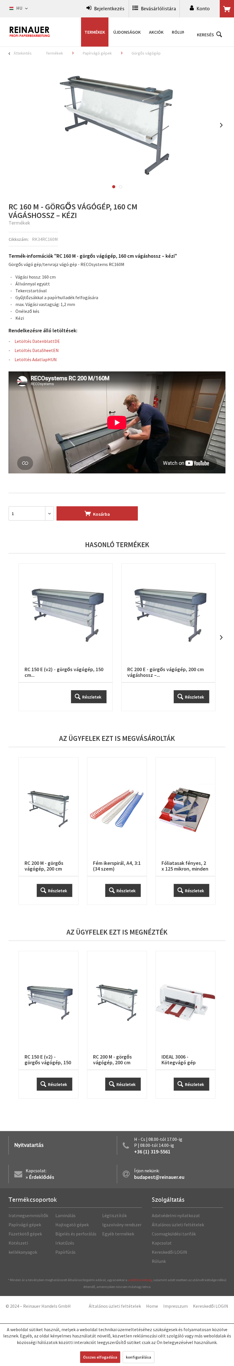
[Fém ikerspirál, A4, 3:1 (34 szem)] (117, 831)
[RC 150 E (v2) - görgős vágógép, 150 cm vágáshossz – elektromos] (65, 637)
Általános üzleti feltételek (178, 1224)
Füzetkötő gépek (25, 1234)
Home (152, 1306)
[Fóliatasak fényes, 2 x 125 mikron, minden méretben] (185, 831)
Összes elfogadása (100, 1357)
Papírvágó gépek (25, 1224)
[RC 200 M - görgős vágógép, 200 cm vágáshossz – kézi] (48, 831)
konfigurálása (138, 1357)
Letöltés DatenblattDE (37, 341)
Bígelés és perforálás (75, 1234)
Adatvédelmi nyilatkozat (176, 1215)
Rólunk (159, 1261)
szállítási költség (140, 1280)
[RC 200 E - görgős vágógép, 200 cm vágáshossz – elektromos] (168, 637)
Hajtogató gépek (72, 1224)
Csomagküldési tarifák (174, 1234)
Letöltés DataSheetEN (37, 350)
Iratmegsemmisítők (28, 1215)
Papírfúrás (65, 1252)
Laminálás (65, 1215)
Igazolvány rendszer (122, 1224)
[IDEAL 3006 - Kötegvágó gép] (185, 1024)
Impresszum (175, 1306)
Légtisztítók (114, 1215)
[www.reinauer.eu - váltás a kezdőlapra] (30, 31)
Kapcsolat (162, 1243)
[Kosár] (227, 9)
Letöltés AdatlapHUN (36, 359)
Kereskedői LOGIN (169, 1252)
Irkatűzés (64, 1243)
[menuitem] (105, 8)
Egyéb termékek (118, 1234)
